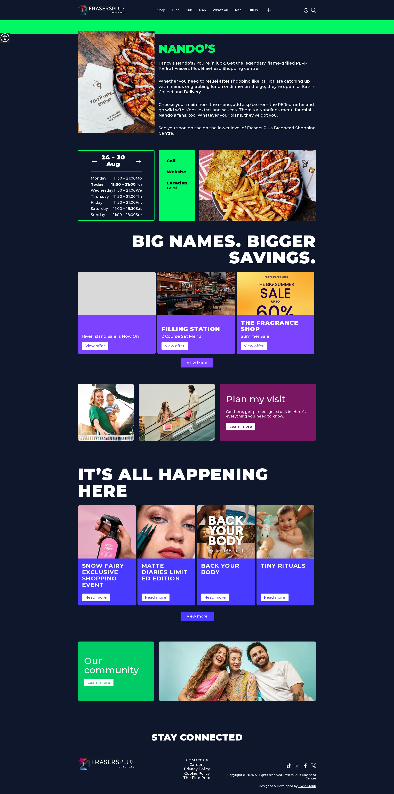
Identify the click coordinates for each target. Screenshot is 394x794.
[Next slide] (138, 161)
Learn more (240, 426)
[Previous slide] (94, 161)
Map (238, 10)
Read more (96, 597)
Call (171, 160)
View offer (95, 346)
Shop (161, 10)
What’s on (220, 10)
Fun (189, 10)
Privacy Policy (197, 769)
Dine (175, 10)
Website (176, 171)
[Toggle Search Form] (313, 10)
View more (197, 616)
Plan (202, 10)
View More (197, 363)
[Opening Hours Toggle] (306, 10)
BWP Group (307, 786)
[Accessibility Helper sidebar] (5, 38)
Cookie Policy (197, 773)
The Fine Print (197, 778)
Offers (253, 10)
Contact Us (197, 760)
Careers (196, 764)
